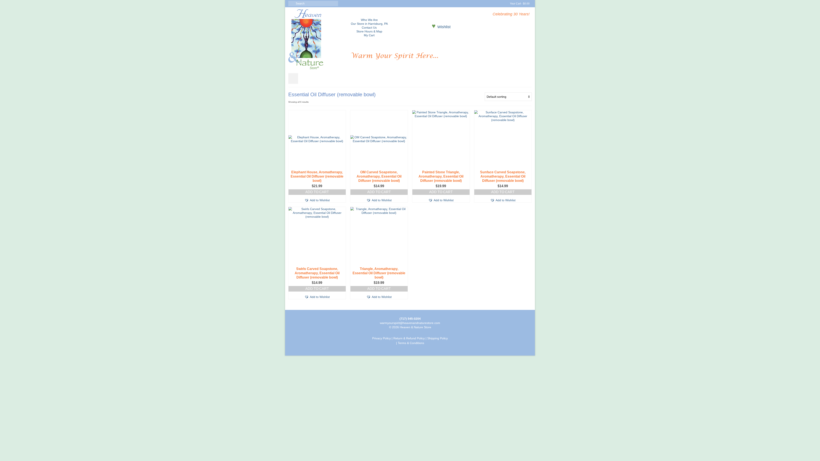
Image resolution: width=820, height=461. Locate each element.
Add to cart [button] (317, 192)
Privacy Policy (381, 338)
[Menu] (293, 78)
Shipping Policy (437, 338)
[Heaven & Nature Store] (316, 39)
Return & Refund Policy (409, 338)
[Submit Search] (291, 3)
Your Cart (519, 3)
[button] (317, 200)
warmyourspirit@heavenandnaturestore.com (410, 323)
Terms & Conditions (411, 343)
